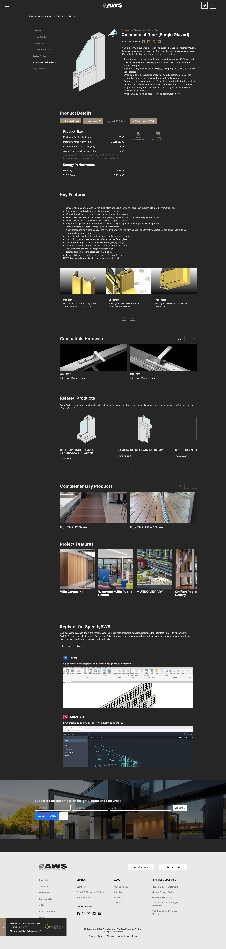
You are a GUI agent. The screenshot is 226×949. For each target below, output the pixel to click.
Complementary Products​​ (44, 62)
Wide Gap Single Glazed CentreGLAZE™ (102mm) (77, 451)
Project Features (39, 68)
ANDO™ (65, 374)
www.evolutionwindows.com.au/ (27, 931)
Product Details (39, 37)
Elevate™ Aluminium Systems (91, 892)
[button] (186, 338)
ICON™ (135, 374)
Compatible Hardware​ (42, 49)
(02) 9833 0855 (20, 927)
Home (31, 16)
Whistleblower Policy (162, 897)
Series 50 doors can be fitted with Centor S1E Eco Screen (93, 255)
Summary (37, 31)
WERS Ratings (119, 121)
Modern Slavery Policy (163, 892)
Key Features (38, 43)
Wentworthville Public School (115, 593)
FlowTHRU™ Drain (73, 527)
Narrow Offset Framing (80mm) (140, 450)
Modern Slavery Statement (165, 887)
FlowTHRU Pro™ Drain (146, 527)
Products (40, 16)
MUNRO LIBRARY (150, 592)
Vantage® (81, 887)
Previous (124, 318)
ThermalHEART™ (85, 897)
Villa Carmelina (71, 592)
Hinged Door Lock (73, 378)
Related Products (40, 56)
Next (132, 318)
